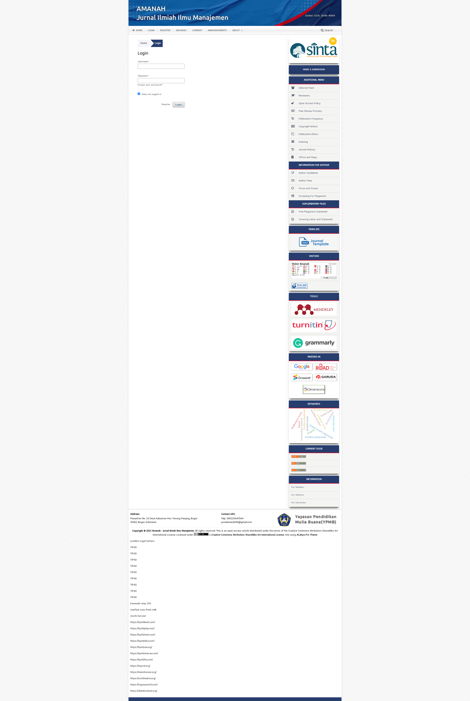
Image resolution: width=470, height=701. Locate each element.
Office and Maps (308, 157)
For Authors (297, 495)
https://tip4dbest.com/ (142, 622)
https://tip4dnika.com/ (142, 641)
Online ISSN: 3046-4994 (320, 16)
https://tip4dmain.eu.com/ (144, 653)
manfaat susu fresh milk (143, 610)
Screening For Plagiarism (312, 196)
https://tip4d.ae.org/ (141, 647)
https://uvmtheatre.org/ (143, 678)
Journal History (307, 150)
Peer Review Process (310, 111)
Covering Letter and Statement (316, 219)
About (236, 30)
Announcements (217, 30)
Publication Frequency (311, 119)
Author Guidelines (308, 173)
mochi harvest (138, 616)
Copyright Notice (308, 126)
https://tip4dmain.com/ (142, 635)
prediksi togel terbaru (142, 541)
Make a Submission (314, 70)
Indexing (303, 142)
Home (138, 30)
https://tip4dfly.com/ (141, 660)
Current (197, 30)
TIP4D (133, 547)
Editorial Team (306, 88)
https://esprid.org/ (140, 666)
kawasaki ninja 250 (140, 603)
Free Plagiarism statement (313, 212)
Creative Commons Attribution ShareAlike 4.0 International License (247, 535)
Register (165, 30)
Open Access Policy (310, 103)
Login (151, 30)
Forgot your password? (150, 85)
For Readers (297, 487)
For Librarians (298, 503)
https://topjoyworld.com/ (144, 685)
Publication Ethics (308, 134)
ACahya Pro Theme (306, 535)
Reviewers (304, 96)
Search (328, 30)
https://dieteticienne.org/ (143, 691)
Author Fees (305, 181)
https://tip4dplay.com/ (142, 628)
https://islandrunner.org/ (143, 672)
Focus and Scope (308, 188)
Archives (181, 30)
